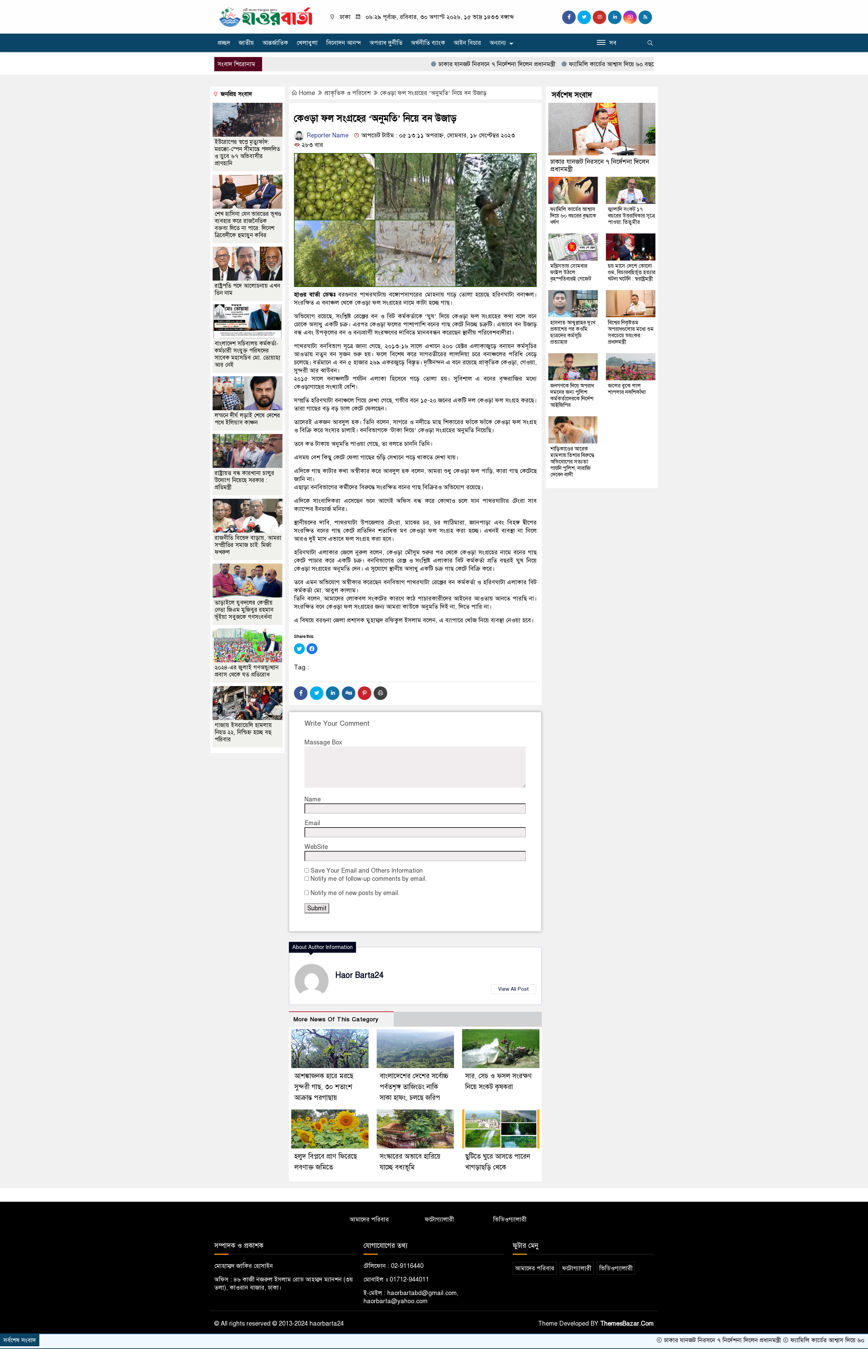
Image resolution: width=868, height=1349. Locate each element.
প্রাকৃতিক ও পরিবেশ (347, 93)
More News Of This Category (336, 1019)
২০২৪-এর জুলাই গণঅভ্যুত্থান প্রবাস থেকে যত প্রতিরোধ (246, 671)
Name (312, 799)
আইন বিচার (467, 42)
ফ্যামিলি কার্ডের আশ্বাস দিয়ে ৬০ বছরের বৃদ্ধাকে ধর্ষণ (575, 64)
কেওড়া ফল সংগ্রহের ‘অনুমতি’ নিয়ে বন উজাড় (433, 93)
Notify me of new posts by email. (355, 893)
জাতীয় (246, 42)
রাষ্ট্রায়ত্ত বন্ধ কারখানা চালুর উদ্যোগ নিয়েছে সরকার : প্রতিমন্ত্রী (244, 480)
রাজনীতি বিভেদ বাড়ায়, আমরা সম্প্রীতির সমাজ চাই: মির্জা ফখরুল (248, 545)
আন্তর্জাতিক (275, 42)
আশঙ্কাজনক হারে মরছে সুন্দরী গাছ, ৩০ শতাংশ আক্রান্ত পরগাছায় (323, 1087)
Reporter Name (327, 135)
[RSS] (645, 17)
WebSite (316, 847)
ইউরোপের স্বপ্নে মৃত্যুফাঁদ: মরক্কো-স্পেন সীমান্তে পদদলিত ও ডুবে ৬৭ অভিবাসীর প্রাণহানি (247, 152)
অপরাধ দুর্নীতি (386, 42)
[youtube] (630, 17)
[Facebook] (301, 693)
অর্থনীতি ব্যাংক (428, 42)
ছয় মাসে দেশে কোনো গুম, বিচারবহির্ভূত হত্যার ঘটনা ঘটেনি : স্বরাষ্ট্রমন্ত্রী (631, 272)
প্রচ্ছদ (224, 42)
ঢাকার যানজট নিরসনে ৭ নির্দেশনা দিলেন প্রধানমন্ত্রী (443, 64)
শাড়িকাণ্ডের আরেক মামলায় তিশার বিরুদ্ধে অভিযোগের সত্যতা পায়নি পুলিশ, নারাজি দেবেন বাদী (572, 461)
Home (307, 93)
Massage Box (323, 742)
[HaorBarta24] (266, 16)
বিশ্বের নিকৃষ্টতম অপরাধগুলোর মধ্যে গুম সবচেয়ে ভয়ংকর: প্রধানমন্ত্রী (631, 332)
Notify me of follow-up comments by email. (369, 878)
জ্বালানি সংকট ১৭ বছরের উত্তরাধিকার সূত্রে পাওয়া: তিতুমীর (631, 216)
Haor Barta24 (359, 975)
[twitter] (584, 17)
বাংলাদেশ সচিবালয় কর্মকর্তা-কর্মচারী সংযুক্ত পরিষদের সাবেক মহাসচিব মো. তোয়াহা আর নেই (247, 354)
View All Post (513, 989)
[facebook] (569, 17)
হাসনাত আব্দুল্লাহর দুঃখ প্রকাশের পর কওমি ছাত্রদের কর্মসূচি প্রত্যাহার (572, 332)
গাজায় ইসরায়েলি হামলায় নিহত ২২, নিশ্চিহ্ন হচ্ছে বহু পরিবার (243, 732)
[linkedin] (615, 17)
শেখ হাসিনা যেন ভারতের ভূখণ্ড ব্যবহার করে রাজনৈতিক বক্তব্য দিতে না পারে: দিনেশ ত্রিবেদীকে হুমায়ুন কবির (248, 224)
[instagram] (599, 17)
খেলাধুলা (307, 42)
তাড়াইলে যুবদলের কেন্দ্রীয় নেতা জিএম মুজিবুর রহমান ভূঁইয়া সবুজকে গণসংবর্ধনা (244, 610)
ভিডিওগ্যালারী (510, 1219)
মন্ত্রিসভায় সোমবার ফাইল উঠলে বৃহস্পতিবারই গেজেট (570, 272)
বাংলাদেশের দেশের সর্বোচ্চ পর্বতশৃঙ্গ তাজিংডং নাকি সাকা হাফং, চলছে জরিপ (414, 1087)
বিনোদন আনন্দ (343, 42)
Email (312, 823)
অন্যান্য (498, 42)
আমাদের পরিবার (369, 1219)
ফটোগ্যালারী (439, 1219)
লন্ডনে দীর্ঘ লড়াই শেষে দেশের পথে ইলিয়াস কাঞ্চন (247, 419)
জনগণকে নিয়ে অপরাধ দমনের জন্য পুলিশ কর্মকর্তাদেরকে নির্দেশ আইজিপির (572, 395)
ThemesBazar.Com (627, 1323)
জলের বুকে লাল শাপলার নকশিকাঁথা (627, 389)
